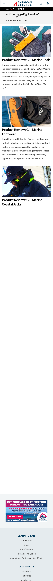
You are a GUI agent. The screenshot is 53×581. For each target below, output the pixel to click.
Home (8, 9)
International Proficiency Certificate (26, 558)
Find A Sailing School (26, 554)
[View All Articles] (17, 17)
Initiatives (26, 576)
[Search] (41, 3)
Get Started (26, 540)
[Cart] (48, 3)
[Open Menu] (3, 3)
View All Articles (16, 20)
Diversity (26, 571)
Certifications (26, 549)
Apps (26, 545)
